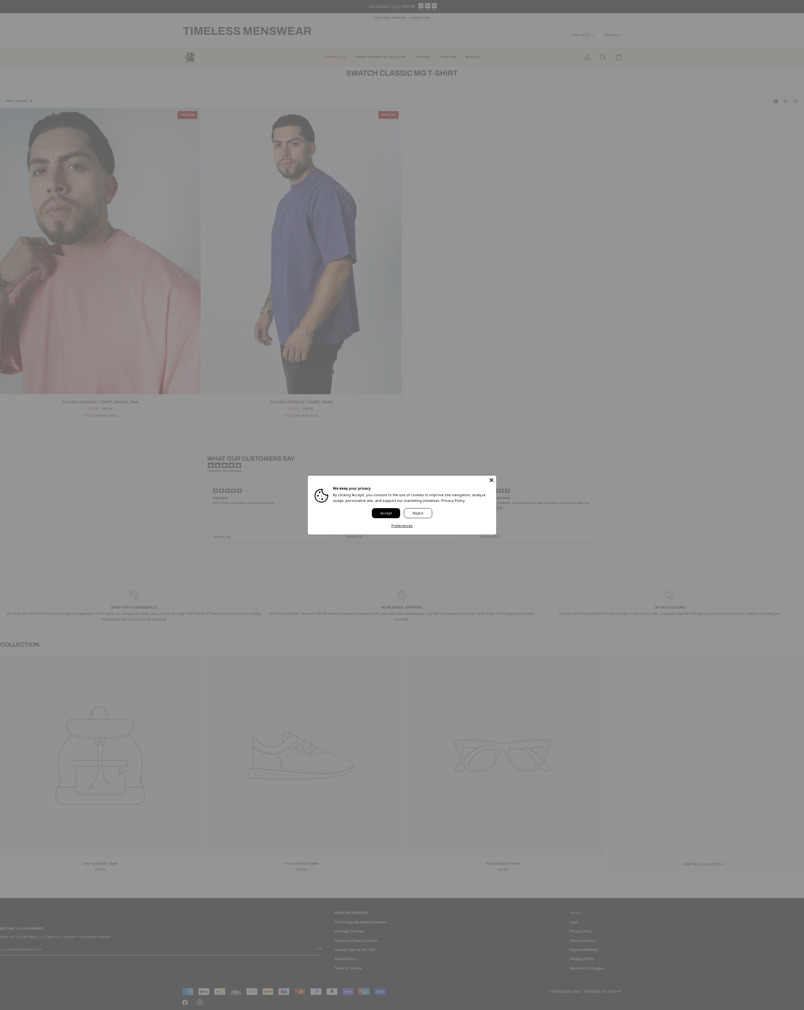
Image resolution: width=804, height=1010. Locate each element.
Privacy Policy (453, 500)
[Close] (491, 480)
